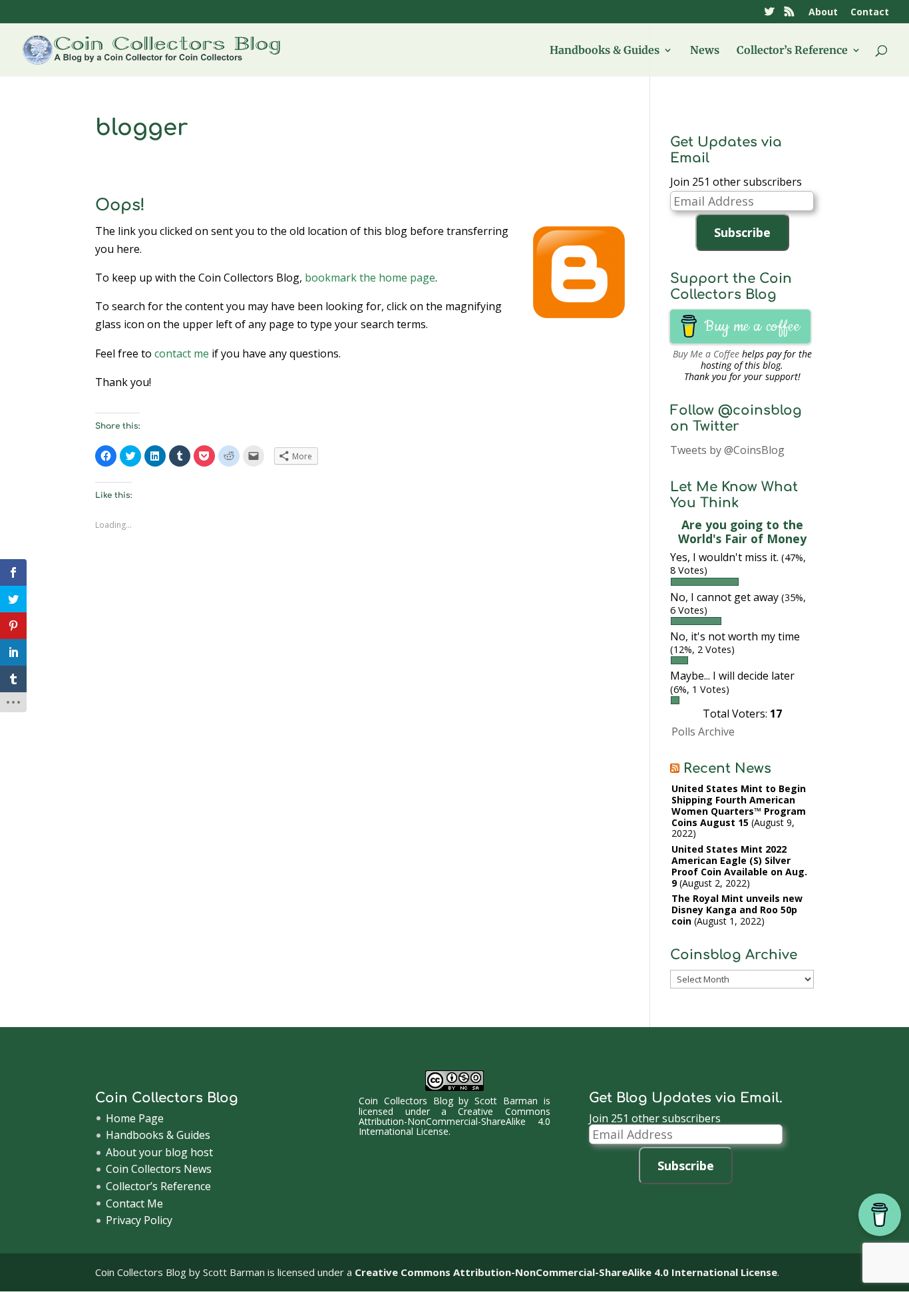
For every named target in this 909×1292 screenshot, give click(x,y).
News (704, 51)
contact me (181, 353)
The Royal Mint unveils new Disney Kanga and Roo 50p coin (737, 909)
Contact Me (134, 1203)
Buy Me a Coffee (706, 353)
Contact (869, 12)
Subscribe (742, 232)
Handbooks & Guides (604, 51)
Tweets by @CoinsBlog (727, 450)
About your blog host (159, 1152)
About (823, 12)
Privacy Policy (139, 1220)
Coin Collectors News (159, 1169)
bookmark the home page (370, 277)
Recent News (727, 768)
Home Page (135, 1118)
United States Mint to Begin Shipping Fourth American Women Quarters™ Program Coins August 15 (738, 805)
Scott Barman (506, 1100)
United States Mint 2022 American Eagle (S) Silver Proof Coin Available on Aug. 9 (739, 866)
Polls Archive (703, 731)
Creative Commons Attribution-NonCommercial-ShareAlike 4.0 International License (454, 1121)
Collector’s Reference (792, 51)
